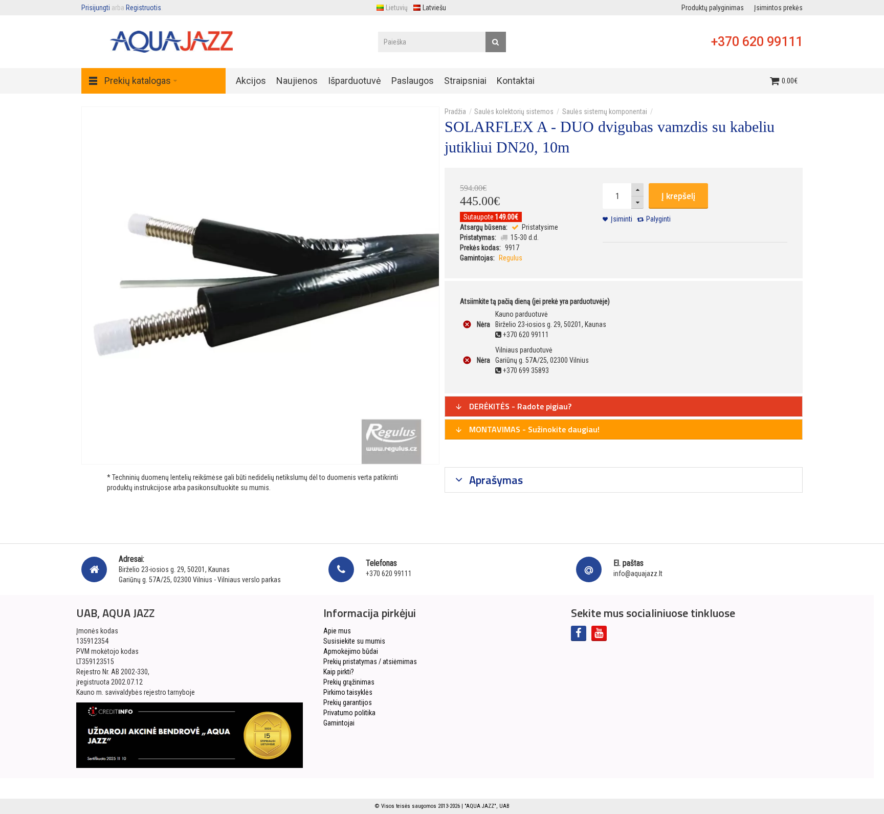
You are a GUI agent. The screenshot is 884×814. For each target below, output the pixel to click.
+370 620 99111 (757, 41)
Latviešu (434, 8)
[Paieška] (495, 42)
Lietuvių (397, 8)
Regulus (510, 258)
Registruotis (143, 8)
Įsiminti (621, 219)
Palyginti (658, 219)
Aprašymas (495, 480)
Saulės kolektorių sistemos (514, 111)
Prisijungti (95, 8)
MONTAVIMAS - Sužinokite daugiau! (533, 429)
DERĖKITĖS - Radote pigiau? (519, 406)
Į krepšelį (678, 196)
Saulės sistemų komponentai (604, 111)
